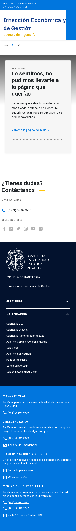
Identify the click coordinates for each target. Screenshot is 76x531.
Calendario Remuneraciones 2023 (25, 335)
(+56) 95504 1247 (18, 508)
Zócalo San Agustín (17, 365)
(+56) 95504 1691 (18, 502)
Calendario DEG (15, 323)
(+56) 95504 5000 (18, 437)
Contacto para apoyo (20, 470)
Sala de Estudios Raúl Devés (22, 371)
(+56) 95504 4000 (18, 412)
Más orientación (17, 477)
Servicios (14, 301)
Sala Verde (12, 347)
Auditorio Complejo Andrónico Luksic (26, 341)
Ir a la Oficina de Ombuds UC (25, 515)
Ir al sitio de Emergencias (23, 444)
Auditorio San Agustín (18, 353)
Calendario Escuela (17, 329)
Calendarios (16, 314)
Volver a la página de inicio (31, 130)
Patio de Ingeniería (16, 359)
